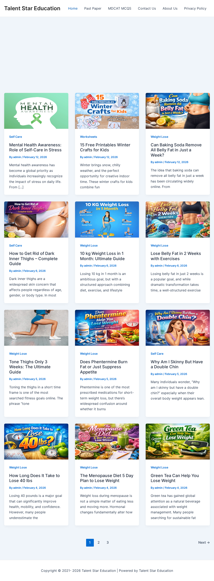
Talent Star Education (32, 8)
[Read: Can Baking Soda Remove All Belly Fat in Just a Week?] (178, 111)
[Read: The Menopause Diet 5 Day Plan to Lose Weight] (107, 441)
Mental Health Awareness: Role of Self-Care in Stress (35, 147)
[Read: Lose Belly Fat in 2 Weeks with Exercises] (178, 219)
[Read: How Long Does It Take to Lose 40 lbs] (36, 441)
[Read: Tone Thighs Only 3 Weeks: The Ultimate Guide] (36, 327)
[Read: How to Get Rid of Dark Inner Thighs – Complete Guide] (36, 219)
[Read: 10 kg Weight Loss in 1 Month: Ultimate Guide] (107, 219)
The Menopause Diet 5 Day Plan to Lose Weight (106, 478)
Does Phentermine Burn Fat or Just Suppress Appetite (103, 367)
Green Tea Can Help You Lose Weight (175, 478)
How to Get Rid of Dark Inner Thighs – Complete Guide (33, 258)
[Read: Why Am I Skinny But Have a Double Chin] (178, 327)
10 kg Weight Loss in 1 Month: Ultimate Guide (102, 256)
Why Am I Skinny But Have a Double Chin (177, 364)
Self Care (15, 136)
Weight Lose (159, 136)
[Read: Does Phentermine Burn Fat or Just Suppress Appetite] (107, 327)
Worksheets (88, 136)
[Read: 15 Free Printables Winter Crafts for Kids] (107, 111)
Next (204, 542)
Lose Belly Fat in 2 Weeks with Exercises (176, 256)
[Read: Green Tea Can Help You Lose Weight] (178, 441)
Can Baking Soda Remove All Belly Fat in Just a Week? (176, 150)
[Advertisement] (107, 48)
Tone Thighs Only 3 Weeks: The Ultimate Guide (30, 367)
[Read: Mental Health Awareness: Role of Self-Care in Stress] (36, 111)
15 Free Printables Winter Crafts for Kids (105, 147)
